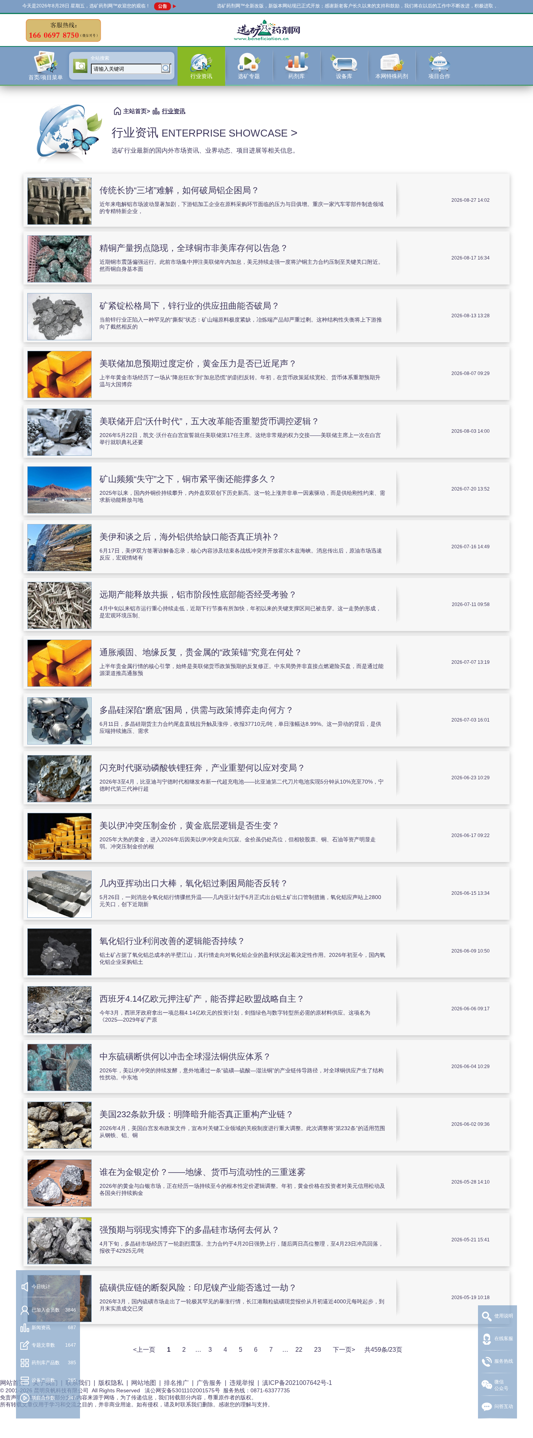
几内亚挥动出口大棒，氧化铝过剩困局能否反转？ (193, 883)
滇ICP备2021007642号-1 (297, 1382)
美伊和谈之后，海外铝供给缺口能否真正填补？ (189, 537)
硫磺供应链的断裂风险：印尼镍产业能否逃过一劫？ (198, 1287)
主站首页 (135, 111)
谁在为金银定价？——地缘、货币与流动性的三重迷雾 (202, 1172)
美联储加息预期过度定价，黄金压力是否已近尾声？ (198, 363)
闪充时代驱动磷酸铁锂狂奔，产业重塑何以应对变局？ (202, 768)
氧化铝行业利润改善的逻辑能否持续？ (172, 941)
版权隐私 (110, 1382)
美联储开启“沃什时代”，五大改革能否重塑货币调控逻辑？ (209, 421)
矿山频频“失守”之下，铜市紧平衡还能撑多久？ (188, 479)
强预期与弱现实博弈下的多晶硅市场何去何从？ (189, 1230)
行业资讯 (173, 111)
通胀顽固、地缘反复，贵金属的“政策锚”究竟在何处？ (200, 652)
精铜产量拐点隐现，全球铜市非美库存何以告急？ (193, 248)
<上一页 (144, 1349)
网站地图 (143, 1382)
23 (318, 1349)
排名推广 (176, 1382)
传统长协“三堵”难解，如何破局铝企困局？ (179, 190)
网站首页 (12, 1382)
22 (299, 1349)
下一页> (344, 1349)
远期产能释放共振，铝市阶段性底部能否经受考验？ (198, 594)
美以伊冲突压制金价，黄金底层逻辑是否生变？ (189, 825)
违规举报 (241, 1382)
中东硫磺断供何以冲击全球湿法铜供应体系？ (185, 1056)
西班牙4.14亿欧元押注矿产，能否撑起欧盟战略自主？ (202, 999)
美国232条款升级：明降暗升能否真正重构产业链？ (196, 1114)
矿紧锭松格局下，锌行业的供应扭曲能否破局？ (189, 306)
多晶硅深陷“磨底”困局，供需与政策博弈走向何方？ (196, 710)
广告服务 (209, 1382)
